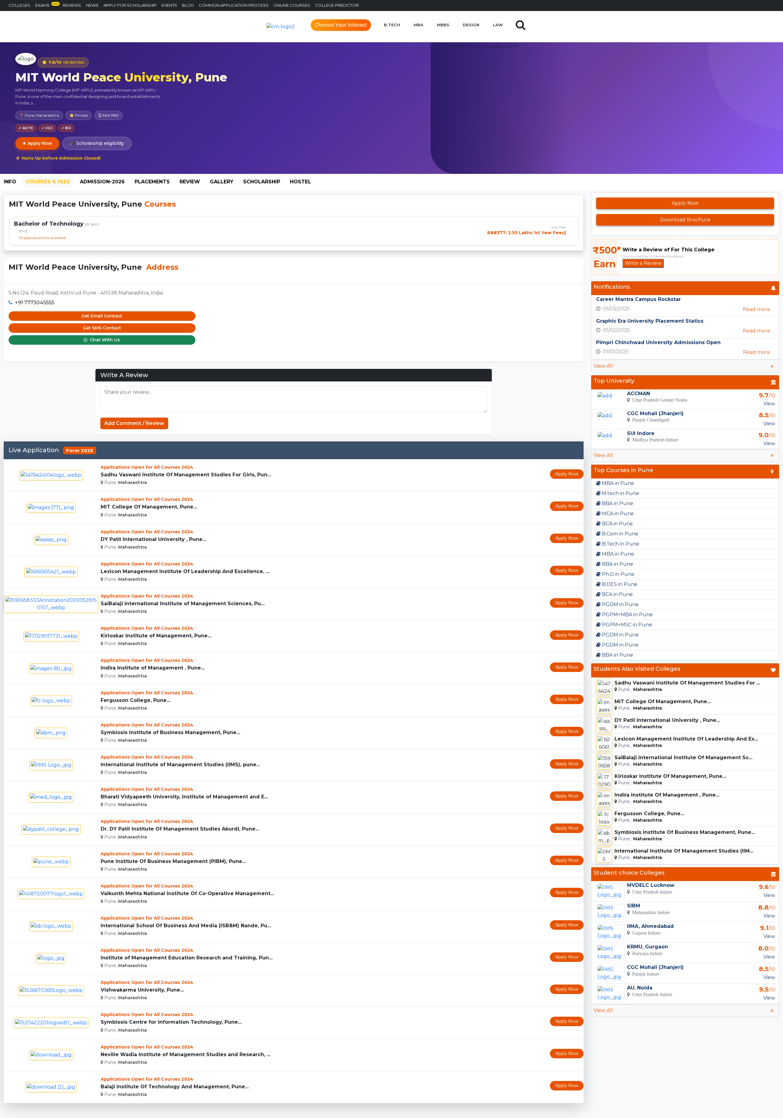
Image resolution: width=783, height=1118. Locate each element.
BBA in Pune (617, 503)
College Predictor (337, 5)
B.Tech (392, 24)
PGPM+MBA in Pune (627, 614)
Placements (152, 182)
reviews (72, 5)
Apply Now (566, 474)
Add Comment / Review (134, 423)
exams (46, 5)
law (498, 24)
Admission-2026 (102, 182)
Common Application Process (234, 5)
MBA (418, 24)
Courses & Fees (48, 182)
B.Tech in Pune (620, 544)
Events (169, 5)
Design (471, 24)
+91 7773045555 (34, 303)
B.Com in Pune (619, 534)
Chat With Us (104, 340)
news (92, 5)
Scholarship (261, 182)
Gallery (221, 182)
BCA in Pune (617, 524)
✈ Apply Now (37, 143)
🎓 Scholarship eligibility (97, 143)
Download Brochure (685, 220)
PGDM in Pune (620, 604)
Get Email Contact (101, 316)
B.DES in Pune (619, 584)
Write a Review (643, 263)
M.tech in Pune (620, 493)
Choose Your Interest (341, 25)
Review (190, 182)
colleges (19, 5)
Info (10, 182)
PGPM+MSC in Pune (626, 625)
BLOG (188, 5)
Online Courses (291, 5)
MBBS (443, 24)
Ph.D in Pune (617, 574)
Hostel (300, 182)
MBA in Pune (617, 483)
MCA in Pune (617, 513)
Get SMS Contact (102, 328)
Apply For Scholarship (130, 5)
